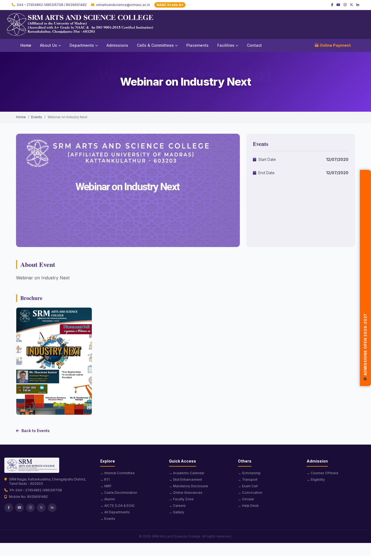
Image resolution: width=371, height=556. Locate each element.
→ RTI (105, 479)
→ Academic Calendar (186, 473)
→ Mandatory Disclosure (188, 486)
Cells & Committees (155, 45)
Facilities (225, 45)
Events (36, 117)
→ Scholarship (249, 473)
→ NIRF (106, 486)
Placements (197, 45)
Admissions (117, 45)
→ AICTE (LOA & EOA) (117, 506)
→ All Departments (115, 512)
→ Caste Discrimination (118, 493)
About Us (48, 45)
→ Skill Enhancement (185, 479)
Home (25, 45)
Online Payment (335, 45)
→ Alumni (107, 499)
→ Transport (247, 479)
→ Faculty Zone (181, 499)
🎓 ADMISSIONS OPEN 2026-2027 (365, 348)
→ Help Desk (248, 506)
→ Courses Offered (322, 473)
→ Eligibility (316, 479)
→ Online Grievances (185, 493)
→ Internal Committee (117, 473)
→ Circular (246, 499)
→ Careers (177, 506)
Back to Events (35, 430)
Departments (82, 45)
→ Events (107, 519)
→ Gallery (176, 512)
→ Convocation (250, 493)
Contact (254, 45)
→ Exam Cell (248, 486)
